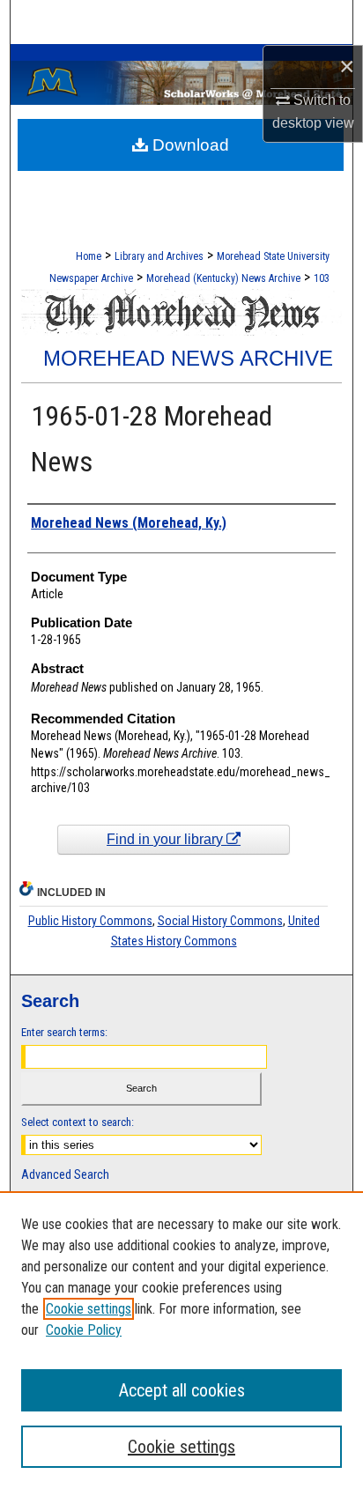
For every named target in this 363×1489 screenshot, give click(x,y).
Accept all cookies (182, 1390)
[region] (181, 1340)
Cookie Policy (84, 1330)
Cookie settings (88, 1308)
